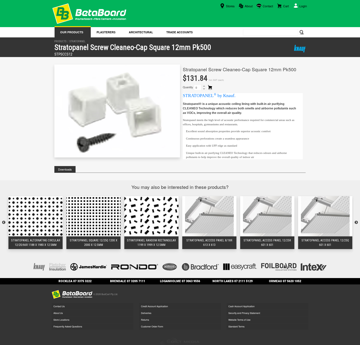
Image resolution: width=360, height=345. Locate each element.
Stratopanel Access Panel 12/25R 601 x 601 (209, 243)
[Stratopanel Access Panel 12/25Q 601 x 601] (267, 216)
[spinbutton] (197, 87)
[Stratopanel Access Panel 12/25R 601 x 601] (209, 216)
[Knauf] (39, 266)
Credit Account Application (154, 306)
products (60, 41)
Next (356, 222)
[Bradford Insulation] (200, 266)
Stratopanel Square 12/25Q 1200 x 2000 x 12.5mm (35, 243)
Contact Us (59, 306)
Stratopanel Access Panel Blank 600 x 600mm (325, 243)
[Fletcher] (57, 266)
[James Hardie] (88, 266)
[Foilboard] (278, 266)
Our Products (71, 32)
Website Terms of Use (239, 319)
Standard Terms (236, 326)
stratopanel (77, 41)
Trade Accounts (179, 32)
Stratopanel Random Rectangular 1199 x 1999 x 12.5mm (93, 243)
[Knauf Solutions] (300, 48)
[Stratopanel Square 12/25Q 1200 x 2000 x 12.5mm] (35, 216)
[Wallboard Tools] (170, 266)
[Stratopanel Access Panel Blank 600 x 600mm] (325, 216)
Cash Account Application (241, 306)
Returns (145, 319)
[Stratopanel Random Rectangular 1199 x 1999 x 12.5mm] (93, 216)
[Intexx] (313, 266)
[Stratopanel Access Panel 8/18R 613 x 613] (151, 216)
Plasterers (106, 32)
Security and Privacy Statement (244, 313)
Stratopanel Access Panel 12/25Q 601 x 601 (267, 243)
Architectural (141, 32)
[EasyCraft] (240, 266)
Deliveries (146, 313)
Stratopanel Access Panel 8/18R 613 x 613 (151, 243)
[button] (203, 86)
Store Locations (61, 319)
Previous (4, 222)
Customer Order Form (152, 326)
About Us (58, 313)
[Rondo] (134, 266)
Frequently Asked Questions (67, 326)
